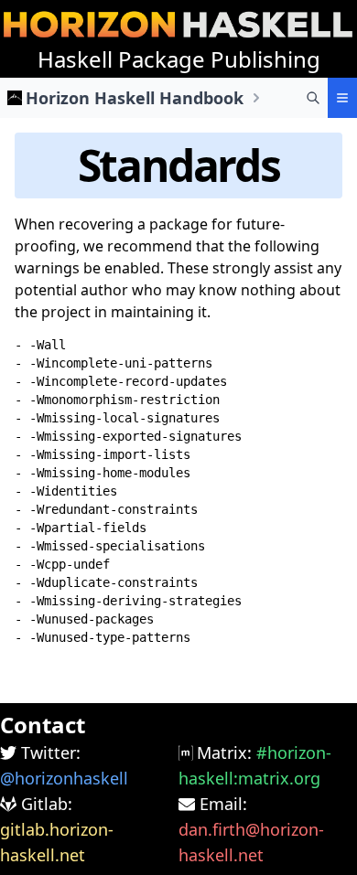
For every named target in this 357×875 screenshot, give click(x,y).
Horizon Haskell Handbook (134, 98)
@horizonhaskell (64, 778)
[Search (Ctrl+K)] (313, 98)
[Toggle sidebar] (342, 98)
